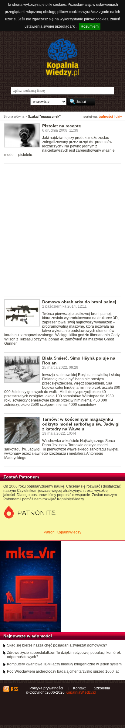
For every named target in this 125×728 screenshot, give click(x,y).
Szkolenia (102, 688)
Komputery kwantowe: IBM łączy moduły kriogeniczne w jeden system (64, 664)
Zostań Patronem (21, 476)
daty (119, 116)
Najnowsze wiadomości (27, 635)
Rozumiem (90, 26)
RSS (14, 689)
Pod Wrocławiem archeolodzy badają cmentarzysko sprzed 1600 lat (63, 671)
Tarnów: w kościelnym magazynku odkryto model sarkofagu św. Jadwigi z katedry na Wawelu (81, 424)
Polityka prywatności (46, 688)
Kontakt (79, 688)
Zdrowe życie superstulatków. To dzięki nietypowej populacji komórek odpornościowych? (64, 654)
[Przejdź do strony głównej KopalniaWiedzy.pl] (62, 57)
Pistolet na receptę (61, 125)
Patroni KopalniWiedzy (62, 532)
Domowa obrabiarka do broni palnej (79, 301)
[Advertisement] (62, 229)
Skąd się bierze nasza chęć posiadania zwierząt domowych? (57, 645)
